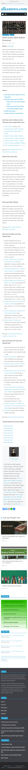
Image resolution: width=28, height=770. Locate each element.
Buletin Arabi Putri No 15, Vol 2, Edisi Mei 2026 (11, 641)
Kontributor (3, 714)
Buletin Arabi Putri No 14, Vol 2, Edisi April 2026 (12, 646)
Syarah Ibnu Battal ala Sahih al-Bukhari (14, 364)
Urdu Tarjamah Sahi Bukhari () (14, 145)
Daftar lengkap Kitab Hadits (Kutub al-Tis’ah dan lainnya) (12, 151)
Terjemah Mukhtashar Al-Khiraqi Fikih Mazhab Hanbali (13, 747)
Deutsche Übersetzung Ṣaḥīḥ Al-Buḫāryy (14, 143)
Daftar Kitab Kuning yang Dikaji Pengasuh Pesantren (12, 736)
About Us (3, 702)
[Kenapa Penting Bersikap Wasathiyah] (14, 571)
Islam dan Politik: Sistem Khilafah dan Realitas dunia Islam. (13, 480)
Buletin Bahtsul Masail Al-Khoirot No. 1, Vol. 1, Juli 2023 (12, 562)
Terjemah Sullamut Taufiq (6, 744)
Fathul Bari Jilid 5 (8, 435)
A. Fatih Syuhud (12, 43)
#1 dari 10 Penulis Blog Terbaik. (13, 491)
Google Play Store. (16, 504)
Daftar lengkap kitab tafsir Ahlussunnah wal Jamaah (11, 228)
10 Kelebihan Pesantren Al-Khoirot (8, 725)
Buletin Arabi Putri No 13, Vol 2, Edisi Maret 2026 (14, 3)
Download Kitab (6, 34)
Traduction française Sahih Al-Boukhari (14, 138)
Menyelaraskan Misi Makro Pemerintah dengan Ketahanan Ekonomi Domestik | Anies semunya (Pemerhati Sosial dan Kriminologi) (13, 657)
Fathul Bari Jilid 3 (8, 431)
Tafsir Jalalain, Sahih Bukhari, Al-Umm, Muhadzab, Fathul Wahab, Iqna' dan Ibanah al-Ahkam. (13, 498)
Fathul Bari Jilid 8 (8, 442)
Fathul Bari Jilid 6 (8, 438)
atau (13, 260)
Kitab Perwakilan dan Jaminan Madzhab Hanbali (11, 755)
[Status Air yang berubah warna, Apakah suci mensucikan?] (14, 522)
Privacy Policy (4, 708)
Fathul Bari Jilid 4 (8, 433)
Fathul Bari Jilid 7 (8, 440)
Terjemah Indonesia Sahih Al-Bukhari (13, 129)
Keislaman (12, 34)
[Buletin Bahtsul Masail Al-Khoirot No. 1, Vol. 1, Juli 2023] (14, 546)
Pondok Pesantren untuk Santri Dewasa (9, 722)
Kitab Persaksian (4, 758)
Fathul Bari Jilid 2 (8, 428)
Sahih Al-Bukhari (8, 127)
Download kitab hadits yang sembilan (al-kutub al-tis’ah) (12, 335)
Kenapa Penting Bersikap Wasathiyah (11, 586)
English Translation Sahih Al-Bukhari (13, 136)
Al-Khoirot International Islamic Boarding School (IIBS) (12, 728)
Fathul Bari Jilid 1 (8, 426)
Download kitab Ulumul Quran (16, 417)
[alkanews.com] (2, 14)
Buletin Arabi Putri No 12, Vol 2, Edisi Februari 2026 (12, 636)
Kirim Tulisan (4, 711)
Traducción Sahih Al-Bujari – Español (14, 141)
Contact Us (3, 705)
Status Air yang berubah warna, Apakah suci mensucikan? (13, 537)
